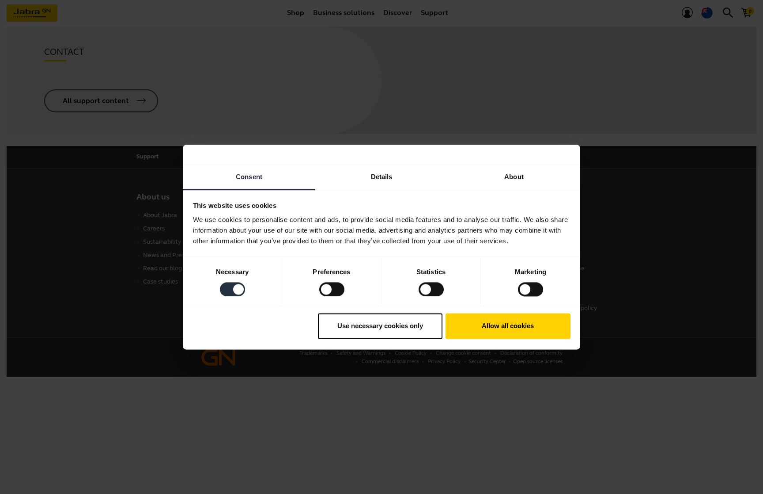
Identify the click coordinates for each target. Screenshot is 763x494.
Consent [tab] (249, 176)
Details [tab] (382, 176)
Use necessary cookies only (380, 326)
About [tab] (514, 176)
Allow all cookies (508, 326)
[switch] (331, 289)
